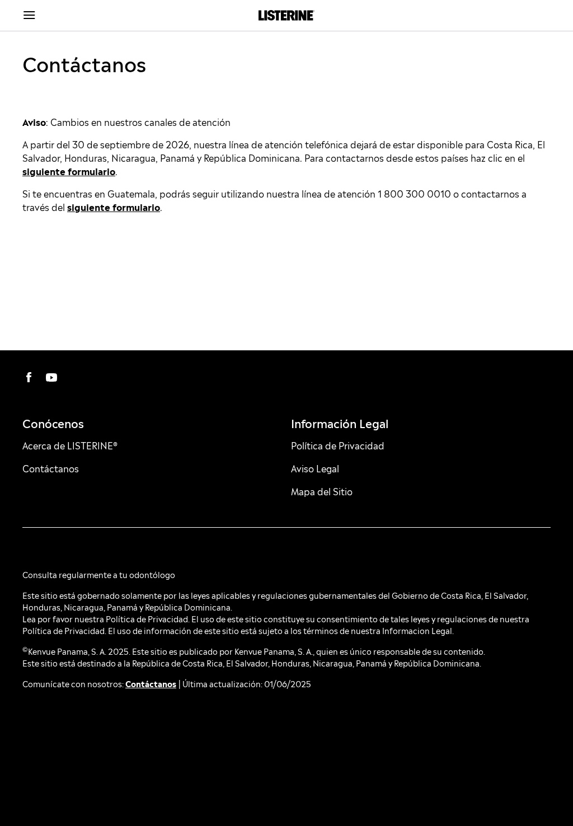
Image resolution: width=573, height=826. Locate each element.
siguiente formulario (68, 170)
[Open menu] (88, 15)
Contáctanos (150, 683)
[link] (287, 15)
